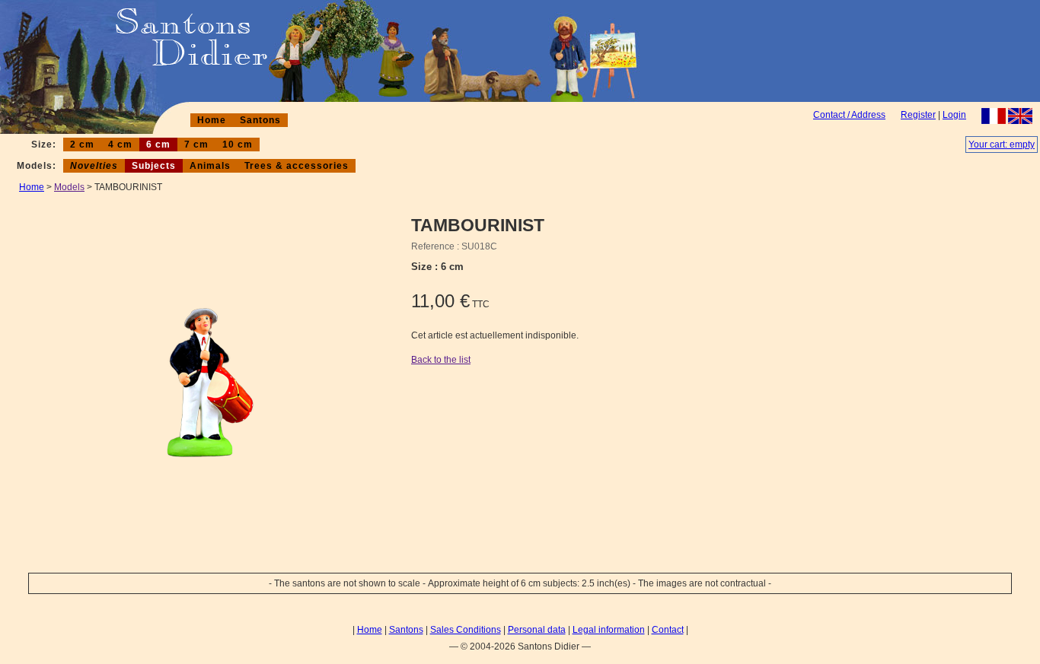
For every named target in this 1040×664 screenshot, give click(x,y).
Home (211, 120)
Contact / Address (849, 115)
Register (918, 115)
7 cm (196, 144)
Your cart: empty (1001, 144)
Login (954, 115)
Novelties (94, 165)
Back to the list (441, 359)
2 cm (82, 144)
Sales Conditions (465, 629)
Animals (210, 165)
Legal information (609, 629)
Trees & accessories (296, 165)
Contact (668, 629)
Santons (260, 120)
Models (69, 187)
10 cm (237, 144)
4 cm (120, 144)
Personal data (537, 629)
